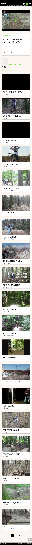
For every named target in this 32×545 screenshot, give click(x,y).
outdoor (25, 5)
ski (5, 5)
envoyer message (7, 70)
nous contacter (27, 543)
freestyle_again (15, 65)
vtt (14, 5)
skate (17, 5)
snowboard (10, 5)
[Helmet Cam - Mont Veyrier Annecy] (16, 20)
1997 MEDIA (4, 544)
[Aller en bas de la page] (30, 539)
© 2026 (20, 543)
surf (21, 5)
